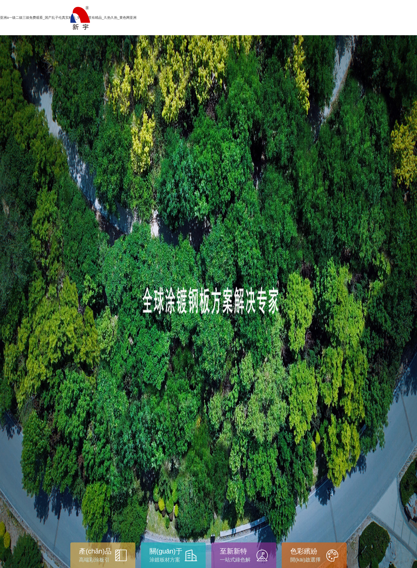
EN (342, 22)
